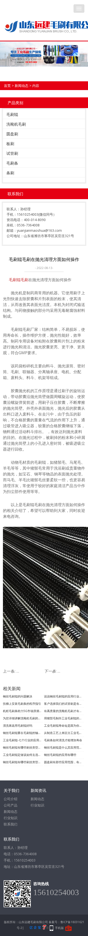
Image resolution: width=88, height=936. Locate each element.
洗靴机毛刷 (16, 124)
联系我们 (10, 824)
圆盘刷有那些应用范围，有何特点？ (64, 762)
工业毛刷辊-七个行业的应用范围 (23, 740)
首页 (7, 85)
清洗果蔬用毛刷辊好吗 (17, 725)
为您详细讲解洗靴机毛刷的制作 (23, 718)
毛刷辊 (12, 114)
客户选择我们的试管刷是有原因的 (64, 704)
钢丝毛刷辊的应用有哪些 (60, 755)
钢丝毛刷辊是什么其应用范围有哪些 (64, 747)
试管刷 (12, 153)
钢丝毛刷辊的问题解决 (17, 696)
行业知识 (10, 818)
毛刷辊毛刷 (18, 279)
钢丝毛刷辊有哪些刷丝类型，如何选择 (23, 747)
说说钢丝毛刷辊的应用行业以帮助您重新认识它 (64, 696)
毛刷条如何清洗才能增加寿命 (63, 740)
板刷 (10, 143)
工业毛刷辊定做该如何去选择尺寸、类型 (23, 755)
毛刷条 (12, 163)
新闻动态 (21, 85)
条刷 (10, 173)
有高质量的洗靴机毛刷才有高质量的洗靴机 (64, 711)
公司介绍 (10, 799)
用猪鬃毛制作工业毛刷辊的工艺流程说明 (64, 718)
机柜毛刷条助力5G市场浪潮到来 (23, 711)
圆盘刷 (12, 134)
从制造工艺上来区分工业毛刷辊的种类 (64, 733)
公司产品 (10, 805)
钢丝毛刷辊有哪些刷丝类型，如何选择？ (23, 762)
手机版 (59, 928)
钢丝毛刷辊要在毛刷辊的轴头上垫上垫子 (23, 733)
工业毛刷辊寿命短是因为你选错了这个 (64, 725)
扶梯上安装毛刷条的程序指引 (22, 704)
